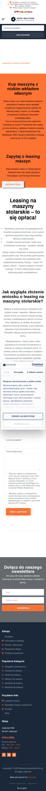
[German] (17, 11)
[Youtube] (9, 755)
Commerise (32, 777)
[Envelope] (14, 755)
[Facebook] (4, 755)
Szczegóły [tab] (18, 372)
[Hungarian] (20, 11)
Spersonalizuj (22, 424)
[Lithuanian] (22, 11)
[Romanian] (27, 11)
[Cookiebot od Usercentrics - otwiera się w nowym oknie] (32, 365)
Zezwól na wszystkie (23, 416)
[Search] (40, 28)
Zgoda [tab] (6, 372)
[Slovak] (31, 11)
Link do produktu (14, 439)
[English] (15, 11)
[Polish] (24, 11)
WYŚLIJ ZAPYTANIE (18, 511)
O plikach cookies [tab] (35, 372)
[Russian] (29, 11)
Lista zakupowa (23, 35)
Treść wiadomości (14, 451)
